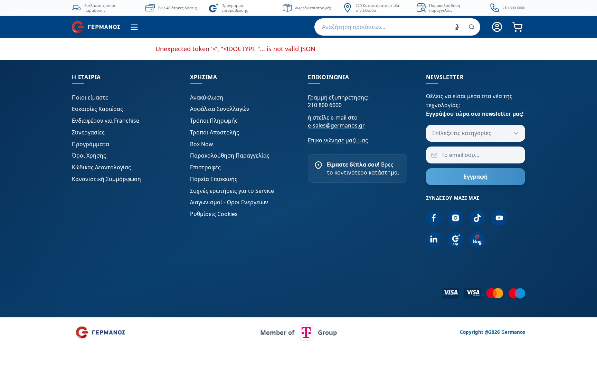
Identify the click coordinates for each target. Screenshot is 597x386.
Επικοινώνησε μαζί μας (338, 140)
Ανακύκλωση (206, 97)
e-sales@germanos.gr (336, 125)
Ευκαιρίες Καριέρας (97, 109)
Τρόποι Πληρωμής (214, 120)
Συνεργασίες (88, 132)
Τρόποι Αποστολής (214, 132)
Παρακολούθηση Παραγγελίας (229, 155)
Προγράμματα (90, 144)
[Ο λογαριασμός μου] (497, 27)
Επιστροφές (205, 167)
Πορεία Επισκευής (213, 179)
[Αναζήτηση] (471, 27)
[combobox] (397, 27)
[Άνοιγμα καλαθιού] (517, 27)
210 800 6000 (325, 105)
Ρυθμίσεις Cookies (214, 214)
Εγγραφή (475, 176)
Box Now (201, 144)
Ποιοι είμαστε (90, 97)
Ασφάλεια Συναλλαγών (219, 109)
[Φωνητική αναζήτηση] (457, 27)
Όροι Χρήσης (89, 155)
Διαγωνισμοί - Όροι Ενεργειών (229, 202)
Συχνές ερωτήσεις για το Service (232, 191)
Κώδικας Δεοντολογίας (101, 167)
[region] (298, 8)
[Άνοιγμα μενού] (134, 27)
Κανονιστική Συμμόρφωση (106, 179)
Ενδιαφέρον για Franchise (105, 120)
